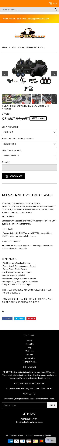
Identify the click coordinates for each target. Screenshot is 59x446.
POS (27, 436)
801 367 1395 (33, 419)
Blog (29, 347)
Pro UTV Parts (17, 436)
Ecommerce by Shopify (42, 436)
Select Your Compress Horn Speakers (17, 138)
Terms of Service (29, 362)
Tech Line (29, 351)
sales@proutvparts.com (32, 422)
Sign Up (52, 405)
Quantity (5, 162)
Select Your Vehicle (10, 127)
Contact (29, 355)
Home (4, 47)
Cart (55, 3)
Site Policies (30, 358)
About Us (29, 344)
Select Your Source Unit (12, 150)
